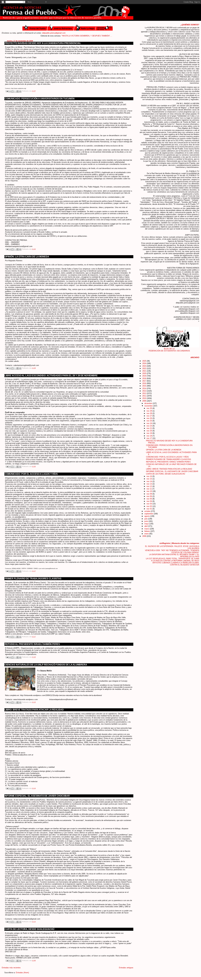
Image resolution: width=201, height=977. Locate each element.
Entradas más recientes (11, 968)
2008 (144, 536)
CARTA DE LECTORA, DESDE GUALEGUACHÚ (29, 929)
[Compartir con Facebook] (17, 91)
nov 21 (149, 428)
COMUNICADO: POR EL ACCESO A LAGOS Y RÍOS (31, 474)
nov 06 (149, 496)
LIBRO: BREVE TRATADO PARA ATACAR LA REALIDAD (34, 710)
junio (146, 521)
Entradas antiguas (126, 968)
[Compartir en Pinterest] (20, 91)
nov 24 (149, 423)
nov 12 (149, 486)
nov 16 (149, 476)
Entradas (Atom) (22, 973)
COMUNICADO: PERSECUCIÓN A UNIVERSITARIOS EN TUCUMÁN (40, 98)
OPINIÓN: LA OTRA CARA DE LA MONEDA (27, 256)
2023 (144, 366)
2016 (144, 383)
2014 (144, 388)
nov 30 (149, 408)
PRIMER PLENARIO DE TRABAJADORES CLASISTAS (33, 578)
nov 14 (149, 481)
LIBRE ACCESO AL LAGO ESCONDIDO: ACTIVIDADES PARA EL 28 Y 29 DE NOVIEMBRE (51, 375)
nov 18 (149, 436)
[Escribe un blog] (12, 91)
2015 (144, 386)
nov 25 (149, 421)
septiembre (149, 514)
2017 (144, 381)
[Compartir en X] (15, 91)
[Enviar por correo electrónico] (9, 91)
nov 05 (149, 499)
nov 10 (149, 491)
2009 (144, 401)
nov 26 (149, 418)
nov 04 (149, 501)
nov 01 (149, 509)
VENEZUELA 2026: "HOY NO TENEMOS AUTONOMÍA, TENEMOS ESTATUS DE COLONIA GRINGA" (172, 551)
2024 (144, 363)
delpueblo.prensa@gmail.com (53, 33)
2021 (144, 371)
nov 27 (149, 416)
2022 (144, 368)
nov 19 (149, 433)
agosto (147, 516)
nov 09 (149, 494)
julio (146, 519)
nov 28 (149, 413)
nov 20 (149, 431)
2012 (144, 393)
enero (146, 534)
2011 (144, 396)
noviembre (148, 406)
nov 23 (149, 426)
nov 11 (149, 489)
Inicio (70, 968)
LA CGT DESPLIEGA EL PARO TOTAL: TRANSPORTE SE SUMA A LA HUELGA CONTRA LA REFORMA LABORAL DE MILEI (172, 560)
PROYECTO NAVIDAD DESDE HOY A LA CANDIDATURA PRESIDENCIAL (43, 43)
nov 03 (149, 504)
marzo (147, 529)
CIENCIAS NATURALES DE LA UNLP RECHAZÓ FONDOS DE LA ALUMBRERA (46, 665)
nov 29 (149, 411)
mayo (146, 524)
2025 (144, 361)
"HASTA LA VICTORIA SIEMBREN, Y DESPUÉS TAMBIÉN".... (68, 36)
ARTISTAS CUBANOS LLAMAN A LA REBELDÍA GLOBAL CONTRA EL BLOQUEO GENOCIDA (175, 564)
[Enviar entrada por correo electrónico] (7, 91)
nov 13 (149, 484)
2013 (144, 391)
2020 (144, 373)
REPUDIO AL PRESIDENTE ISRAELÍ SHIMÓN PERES (32, 644)
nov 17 (149, 438)
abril (146, 526)
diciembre (148, 403)
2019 (144, 376)
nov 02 (149, 506)
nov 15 (149, 479)
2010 (144, 398)
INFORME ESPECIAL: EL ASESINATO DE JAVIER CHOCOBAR (37, 796)
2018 (144, 378)
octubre (147, 511)
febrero (147, 531)
